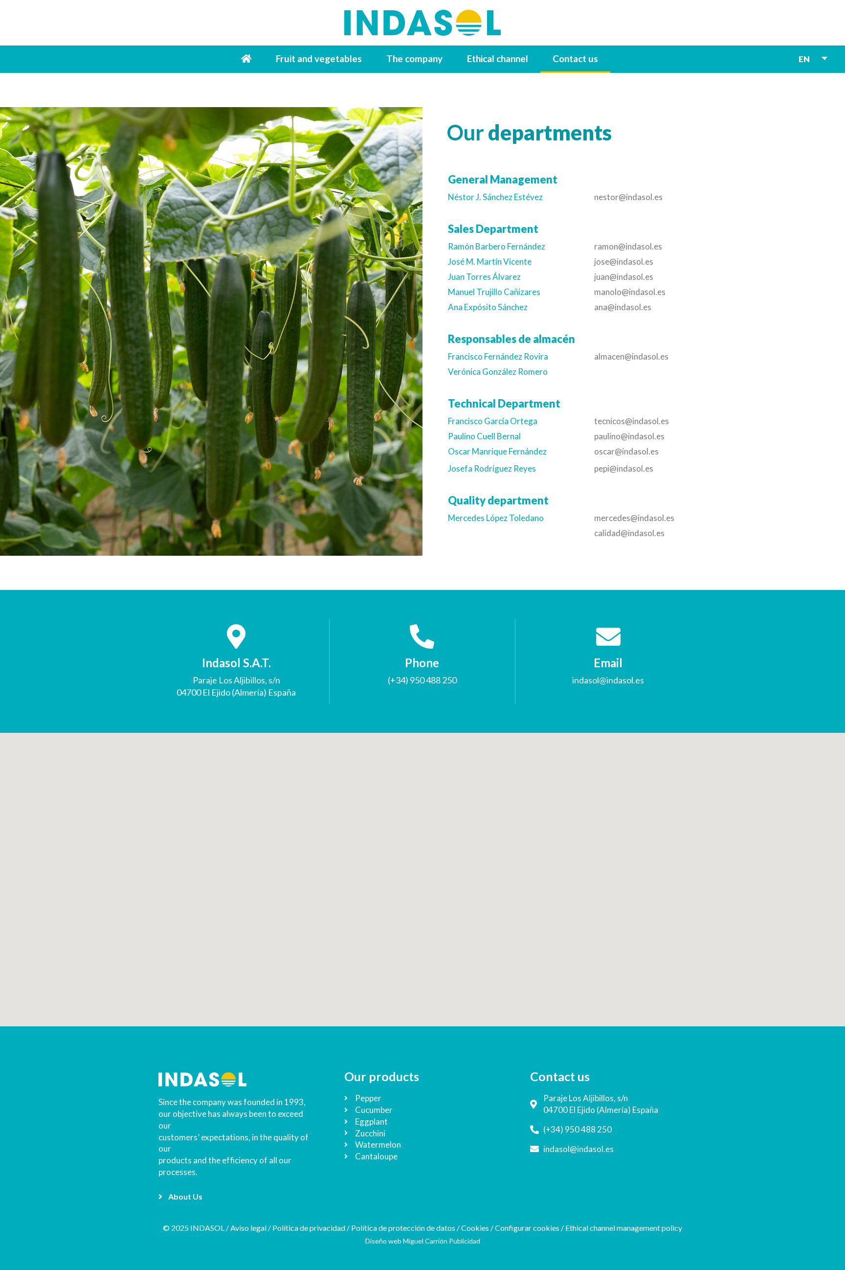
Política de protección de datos (403, 1227)
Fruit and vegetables (319, 58)
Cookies (475, 1227)
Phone (422, 663)
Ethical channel (497, 58)
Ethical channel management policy (623, 1227)
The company (414, 58)
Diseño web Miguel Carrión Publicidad (422, 1241)
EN (804, 59)
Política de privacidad (308, 1227)
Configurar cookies (527, 1227)
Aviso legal (248, 1227)
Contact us (575, 58)
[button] (180, 1197)
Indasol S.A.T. (236, 663)
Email (608, 663)
